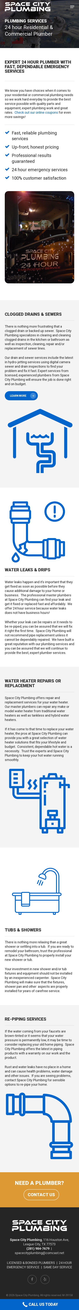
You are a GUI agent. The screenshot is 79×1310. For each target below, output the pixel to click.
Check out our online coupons (36, 112)
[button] (72, 7)
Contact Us (41, 1194)
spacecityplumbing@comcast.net (39, 1253)
